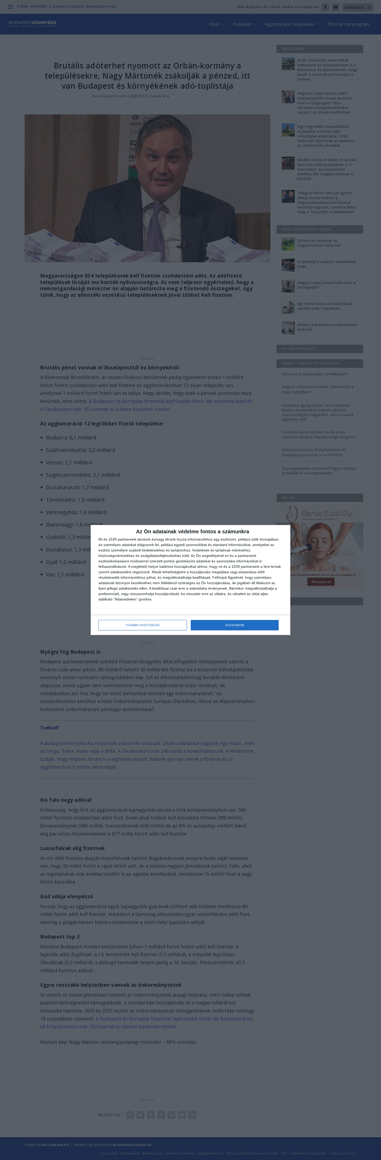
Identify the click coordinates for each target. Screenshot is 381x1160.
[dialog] (190, 580)
